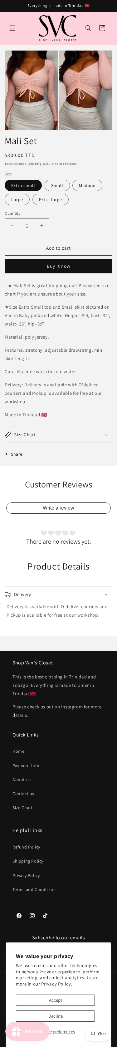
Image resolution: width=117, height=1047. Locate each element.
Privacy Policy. (56, 984)
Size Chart (22, 807)
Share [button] (16, 454)
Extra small (23, 185)
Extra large (50, 199)
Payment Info (25, 765)
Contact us (23, 793)
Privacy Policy (26, 875)
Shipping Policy (27, 861)
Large (17, 199)
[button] (12, 28)
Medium (87, 185)
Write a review (58, 508)
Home (18, 751)
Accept (55, 1000)
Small (57, 185)
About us (21, 779)
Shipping (34, 164)
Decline (55, 1016)
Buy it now (59, 266)
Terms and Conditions (34, 889)
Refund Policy (26, 847)
